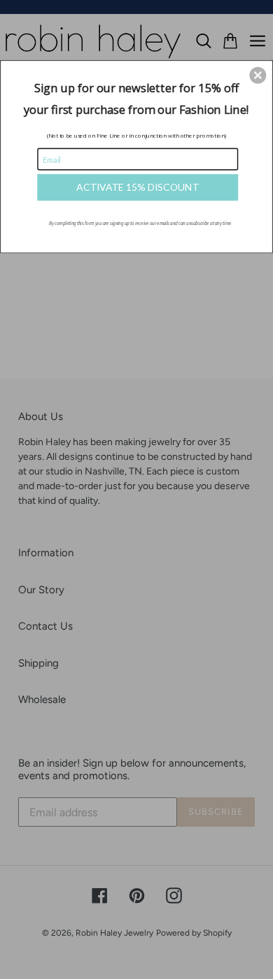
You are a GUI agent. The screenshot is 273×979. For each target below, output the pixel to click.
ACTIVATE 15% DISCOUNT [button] (137, 187)
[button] (257, 74)
